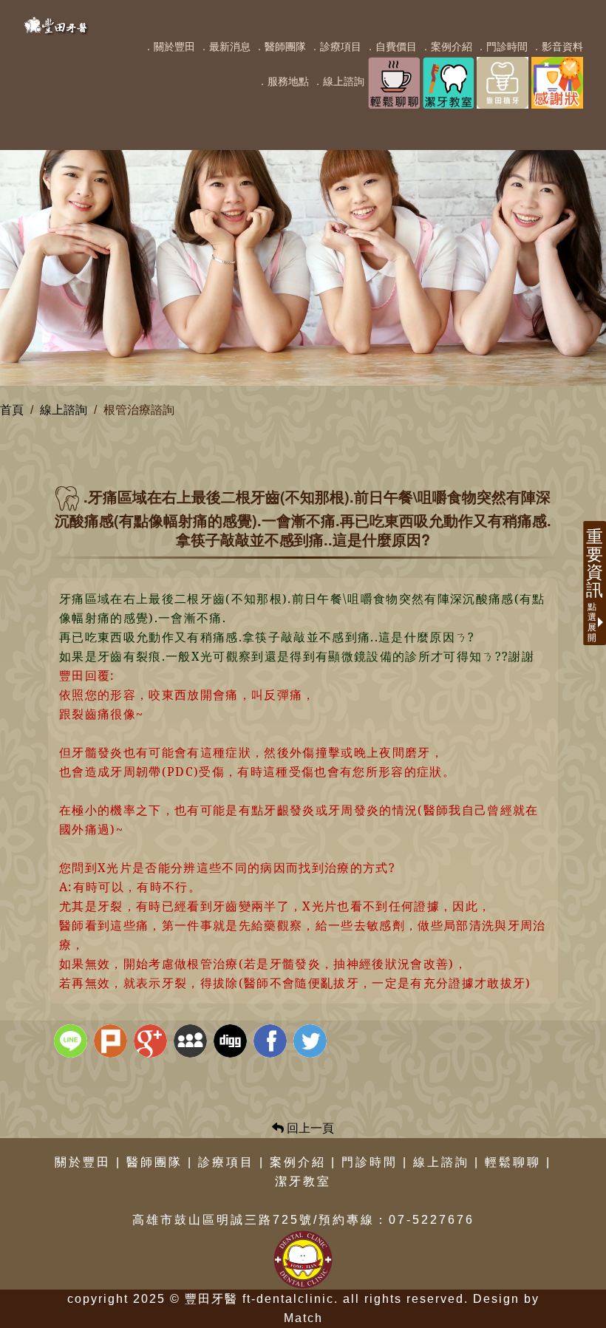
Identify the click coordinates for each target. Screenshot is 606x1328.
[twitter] (311, 1042)
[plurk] (112, 1042)
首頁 (12, 409)
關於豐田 (83, 1162)
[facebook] (271, 1042)
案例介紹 (298, 1162)
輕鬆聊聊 (513, 1162)
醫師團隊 (154, 1162)
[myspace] (192, 1042)
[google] (152, 1042)
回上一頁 (309, 1128)
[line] (72, 1042)
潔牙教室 (303, 1181)
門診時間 (369, 1162)
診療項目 (226, 1162)
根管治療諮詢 (138, 409)
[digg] (232, 1042)
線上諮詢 (63, 409)
